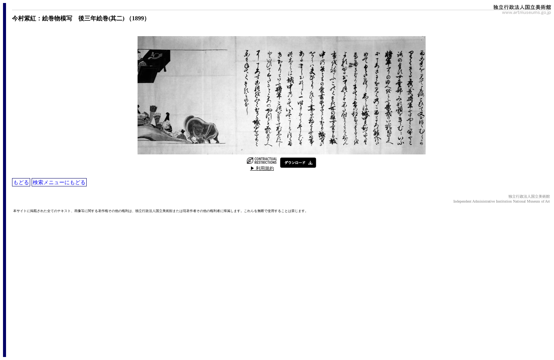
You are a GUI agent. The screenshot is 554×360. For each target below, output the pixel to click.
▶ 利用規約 (262, 168)
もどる (21, 182)
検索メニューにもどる (59, 182)
